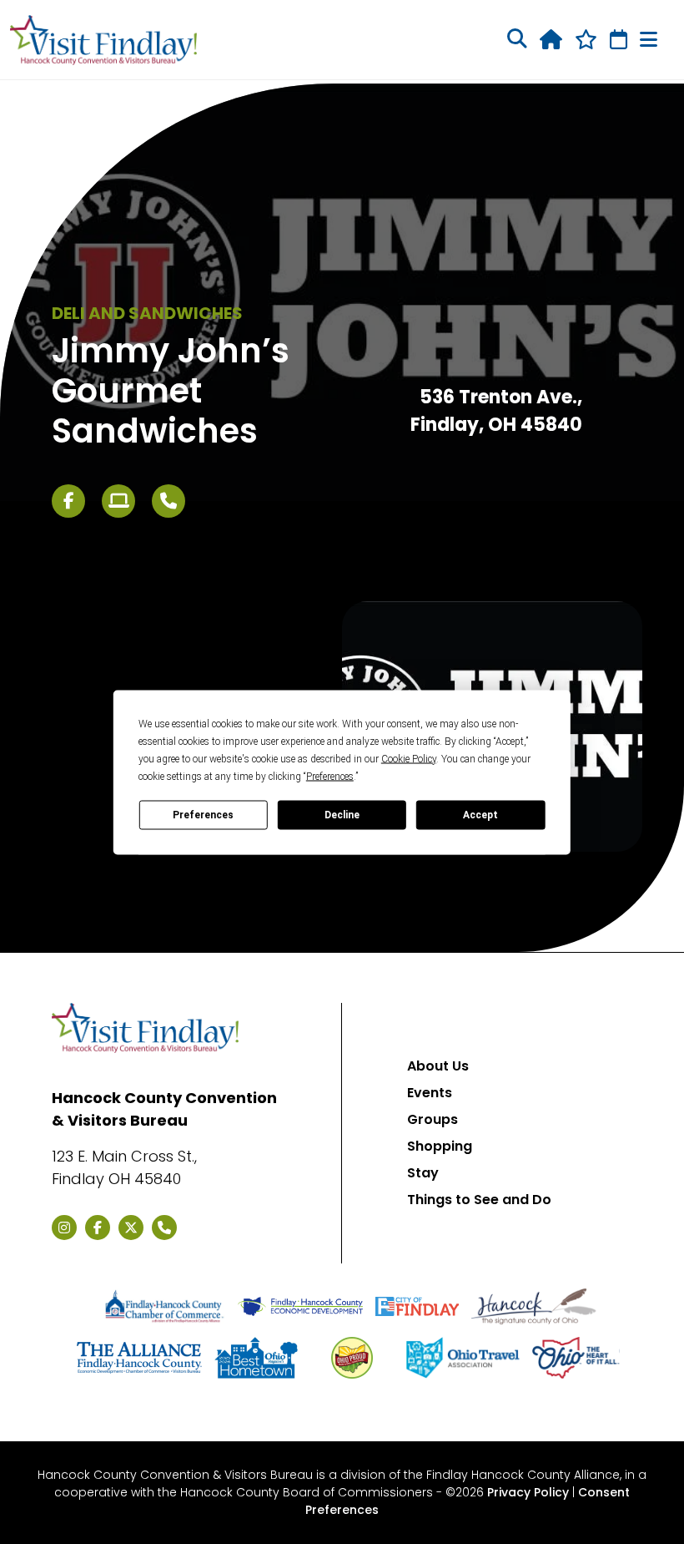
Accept (480, 815)
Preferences (203, 815)
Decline (342, 815)
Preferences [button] (330, 776)
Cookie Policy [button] (408, 758)
